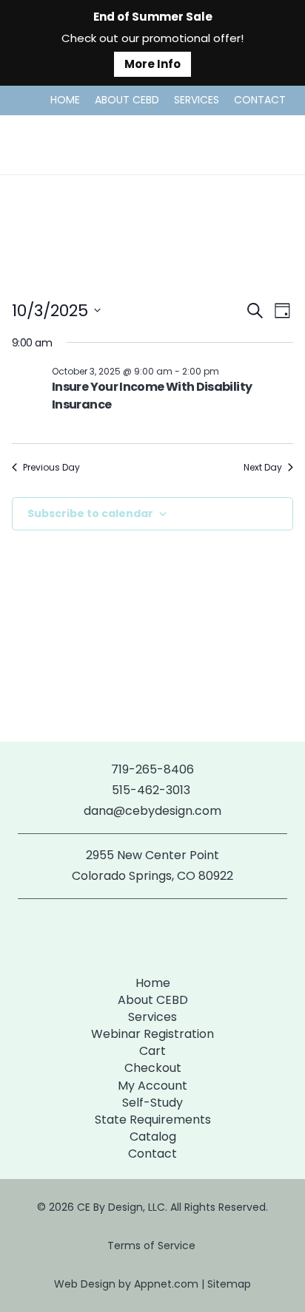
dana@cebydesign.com (152, 810)
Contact (152, 1153)
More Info (152, 64)
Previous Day (51, 468)
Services (152, 1016)
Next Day (263, 468)
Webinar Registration (152, 1033)
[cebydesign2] (55, 144)
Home (152, 982)
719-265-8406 (152, 769)
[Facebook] (128, 934)
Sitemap (229, 1284)
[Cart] (277, 144)
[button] (238, 144)
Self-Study (152, 1102)
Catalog (153, 1136)
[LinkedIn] (176, 934)
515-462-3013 (152, 790)
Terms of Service (152, 1245)
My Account (152, 1085)
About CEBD (153, 999)
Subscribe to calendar (90, 513)
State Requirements (153, 1119)
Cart (152, 1050)
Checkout (152, 1067)
